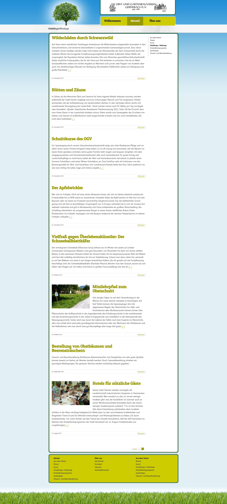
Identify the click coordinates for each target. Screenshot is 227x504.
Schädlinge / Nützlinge (158, 45)
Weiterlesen (141, 78)
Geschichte (99, 461)
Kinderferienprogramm (158, 48)
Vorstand (98, 464)
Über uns (98, 458)
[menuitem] (114, 21)
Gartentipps (154, 51)
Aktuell (57, 458)
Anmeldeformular (102, 470)
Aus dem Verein (155, 38)
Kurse (152, 43)
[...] (69, 70)
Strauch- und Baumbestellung (160, 53)
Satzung (98, 467)
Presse (152, 40)
